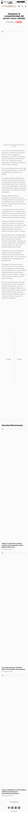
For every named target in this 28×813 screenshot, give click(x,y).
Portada (19, 22)
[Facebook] (9, 808)
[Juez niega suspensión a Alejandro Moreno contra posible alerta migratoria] (14, 608)
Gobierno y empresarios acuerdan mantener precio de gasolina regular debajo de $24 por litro (12, 545)
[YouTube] (19, 808)
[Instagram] (16, 808)
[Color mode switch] (19, 6)
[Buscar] (22, 6)
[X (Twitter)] (12, 808)
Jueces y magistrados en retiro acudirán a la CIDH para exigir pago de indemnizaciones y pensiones (14, 791)
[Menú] (25, 6)
